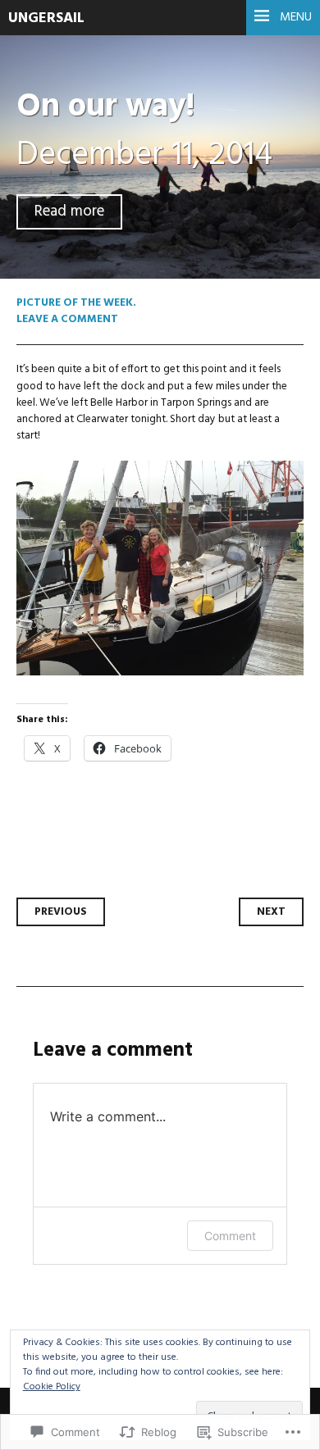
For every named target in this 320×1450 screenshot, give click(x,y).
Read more (69, 212)
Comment (230, 1236)
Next (271, 911)
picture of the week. (76, 302)
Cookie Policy (51, 1387)
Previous (60, 911)
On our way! (105, 107)
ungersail (46, 18)
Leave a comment (67, 319)
